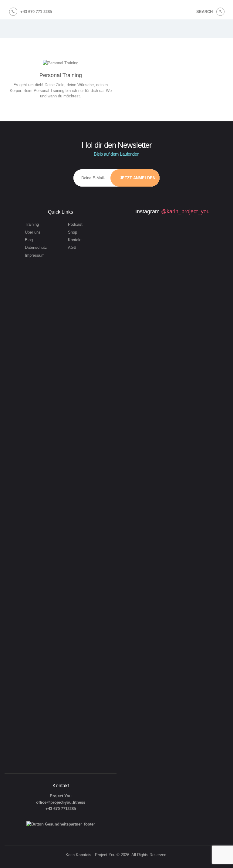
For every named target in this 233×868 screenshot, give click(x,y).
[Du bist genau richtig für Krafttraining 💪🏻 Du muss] (142, 701)
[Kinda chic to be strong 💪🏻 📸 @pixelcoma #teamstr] (186, 251)
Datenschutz (36, 247)
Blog (29, 240)
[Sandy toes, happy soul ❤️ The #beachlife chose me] (186, 669)
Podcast (75, 224)
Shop (72, 232)
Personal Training (60, 75)
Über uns (33, 232)
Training (32, 224)
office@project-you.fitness (60, 802)
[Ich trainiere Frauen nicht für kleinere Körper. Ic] (142, 476)
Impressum (35, 255)
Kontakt (75, 240)
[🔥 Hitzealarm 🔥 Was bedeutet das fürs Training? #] (186, 336)
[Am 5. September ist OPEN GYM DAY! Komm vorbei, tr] (142, 267)
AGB (72, 247)
